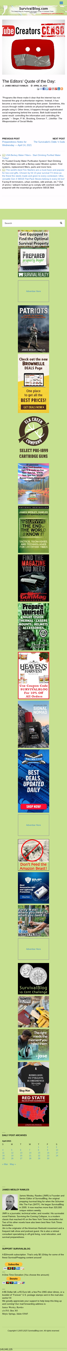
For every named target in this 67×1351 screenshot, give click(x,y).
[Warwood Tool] (33, 1011)
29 (39, 1158)
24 (57, 1156)
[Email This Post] (41, 89)
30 (48, 1158)
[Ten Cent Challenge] (33, 978)
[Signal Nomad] (33, 724)
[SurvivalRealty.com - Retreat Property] (33, 253)
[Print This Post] (38, 89)
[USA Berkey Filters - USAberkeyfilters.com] (33, 921)
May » (13, 1164)
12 (12, 1153)
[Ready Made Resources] (33, 626)
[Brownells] (33, 383)
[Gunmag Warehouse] (33, 578)
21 (30, 1156)
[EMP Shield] (33, 888)
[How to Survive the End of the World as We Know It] (33, 529)
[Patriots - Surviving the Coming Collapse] (33, 328)
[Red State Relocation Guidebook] (33, 1110)
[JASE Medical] (33, 1044)
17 (57, 1153)
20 (21, 1156)
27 (21, 1158)
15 (39, 1153)
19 (12, 1156)
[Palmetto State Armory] (33, 781)
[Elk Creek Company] (33, 438)
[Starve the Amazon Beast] (33, 855)
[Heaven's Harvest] (33, 675)
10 (57, 1150)
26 (12, 1158)
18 (3, 1156)
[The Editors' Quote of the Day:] (33, 47)
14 (30, 1153)
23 (48, 1156)
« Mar (5, 1164)
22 (39, 1156)
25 (3, 1158)
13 (21, 1153)
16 (48, 1153)
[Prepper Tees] (33, 1077)
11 (3, 1153)
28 (30, 1158)
